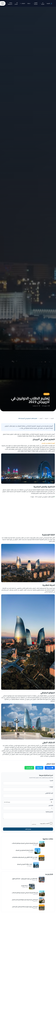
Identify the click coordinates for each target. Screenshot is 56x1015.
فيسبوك (48, 768)
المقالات (23, 3)
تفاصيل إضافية (49, 811)
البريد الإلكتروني (49, 793)
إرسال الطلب (28, 829)
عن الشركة (42, 3)
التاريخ (51, 799)
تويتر (38, 768)
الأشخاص (51, 805)
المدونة (46, 418)
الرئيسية (48, 3)
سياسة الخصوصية (10, 3)
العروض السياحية (35, 3)
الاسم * (51, 780)
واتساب (28, 768)
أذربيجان (41, 418)
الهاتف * (51, 787)
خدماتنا (28, 3)
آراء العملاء (16, 3)
